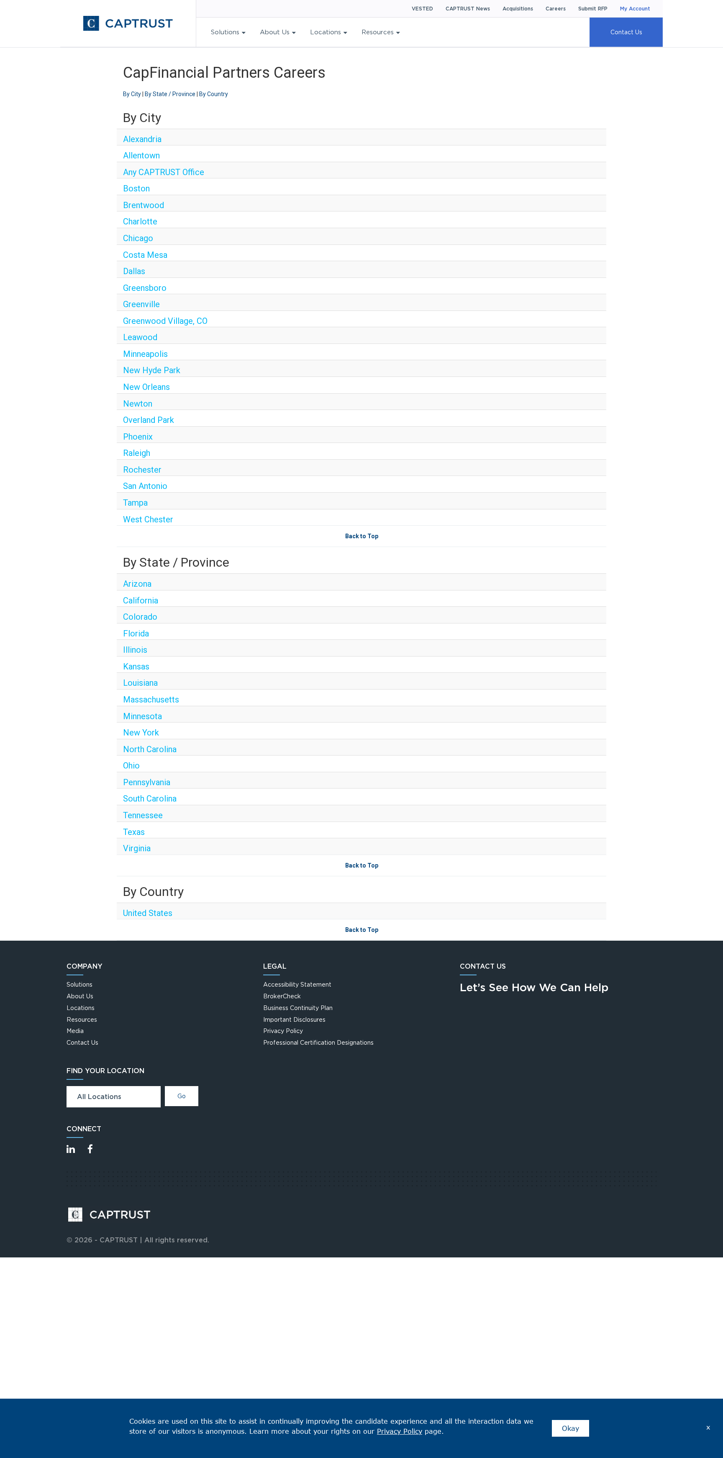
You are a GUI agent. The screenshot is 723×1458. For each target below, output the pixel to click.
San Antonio (145, 486)
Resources (378, 32)
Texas (134, 832)
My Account (635, 8)
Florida (136, 633)
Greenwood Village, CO (165, 321)
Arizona (137, 584)
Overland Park (148, 420)
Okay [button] (570, 1428)
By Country (213, 94)
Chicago (138, 238)
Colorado (140, 617)
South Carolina (150, 799)
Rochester (142, 470)
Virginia (137, 848)
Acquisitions (518, 8)
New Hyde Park (151, 370)
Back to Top (361, 536)
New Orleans (146, 387)
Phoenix (138, 437)
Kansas (136, 667)
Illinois (135, 650)
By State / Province (170, 94)
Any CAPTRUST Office (163, 172)
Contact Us (626, 32)
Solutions (225, 32)
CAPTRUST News (468, 8)
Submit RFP (593, 8)
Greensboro (145, 288)
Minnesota (142, 716)
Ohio (131, 766)
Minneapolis (145, 354)
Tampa (135, 503)
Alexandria (142, 139)
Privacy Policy (283, 1030)
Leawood (140, 337)
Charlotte (140, 221)
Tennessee (143, 815)
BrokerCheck (282, 996)
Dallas (134, 271)
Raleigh (136, 453)
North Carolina (150, 749)
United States (147, 913)
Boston (136, 188)
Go (181, 1095)
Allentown (141, 155)
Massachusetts (151, 700)
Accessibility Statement (297, 984)
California (140, 600)
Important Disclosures (294, 1019)
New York (141, 733)
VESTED (422, 8)
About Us (275, 32)
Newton (137, 404)
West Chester (148, 519)
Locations (325, 32)
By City (132, 94)
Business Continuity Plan (298, 1007)
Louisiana (140, 683)
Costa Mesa (145, 255)
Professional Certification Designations (318, 1042)
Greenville (141, 304)
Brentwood (143, 205)
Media (75, 1030)
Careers (556, 8)
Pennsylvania (146, 782)
